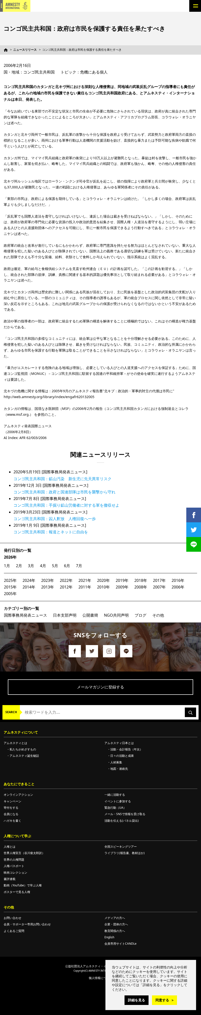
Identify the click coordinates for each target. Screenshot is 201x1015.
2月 (19, 565)
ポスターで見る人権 (17, 892)
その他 (158, 615)
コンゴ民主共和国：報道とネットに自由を (50, 532)
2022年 (66, 580)
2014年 (29, 587)
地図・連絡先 (119, 769)
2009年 (122, 587)
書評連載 (9, 879)
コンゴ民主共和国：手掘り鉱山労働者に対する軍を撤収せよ (66, 505)
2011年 (84, 587)
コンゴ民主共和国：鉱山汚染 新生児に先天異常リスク (62, 478)
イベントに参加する (117, 801)
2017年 (159, 580)
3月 (31, 565)
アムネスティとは (15, 743)
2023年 (47, 580)
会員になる (11, 814)
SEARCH (11, 712)
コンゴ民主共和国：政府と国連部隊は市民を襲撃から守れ (64, 492)
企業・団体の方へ (116, 924)
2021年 (84, 580)
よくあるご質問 (14, 931)
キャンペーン (12, 801)
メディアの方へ (114, 918)
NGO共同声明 (116, 615)
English (109, 937)
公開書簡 (90, 615)
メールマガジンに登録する (100, 687)
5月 (55, 565)
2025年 (10, 580)
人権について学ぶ (17, 835)
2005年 (10, 593)
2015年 (10, 587)
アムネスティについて (21, 732)
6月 (67, 565)
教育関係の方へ (114, 931)
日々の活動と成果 (122, 756)
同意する (162, 1000)
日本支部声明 (64, 615)
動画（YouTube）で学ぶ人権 (23, 885)
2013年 (47, 587)
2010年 (103, 587)
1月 (7, 565)
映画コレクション (15, 872)
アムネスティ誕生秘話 (24, 756)
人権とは (9, 846)
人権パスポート (14, 866)
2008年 (140, 587)
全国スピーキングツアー (120, 846)
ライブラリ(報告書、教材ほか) (124, 853)
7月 (79, 565)
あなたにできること (19, 784)
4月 (43, 565)
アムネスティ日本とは (119, 743)
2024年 (29, 580)
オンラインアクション (18, 795)
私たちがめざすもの (23, 749)
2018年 (140, 580)
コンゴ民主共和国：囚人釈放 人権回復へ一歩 (54, 518)
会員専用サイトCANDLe (120, 944)
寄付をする (11, 808)
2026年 (10, 557)
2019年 (122, 580)
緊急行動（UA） (115, 808)
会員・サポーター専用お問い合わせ (27, 924)
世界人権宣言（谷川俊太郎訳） (24, 853)
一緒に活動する (114, 795)
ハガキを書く (12, 821)
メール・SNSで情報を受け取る (124, 814)
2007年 (159, 587)
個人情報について (100, 978)
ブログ (140, 615)
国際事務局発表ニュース (25, 615)
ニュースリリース (25, 50)
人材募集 (116, 762)
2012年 (66, 587)
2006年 (178, 587)
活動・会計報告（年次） (126, 749)
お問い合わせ (12, 918)
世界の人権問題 (14, 859)
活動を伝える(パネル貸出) (121, 821)
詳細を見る (136, 1000)
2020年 (103, 580)
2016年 (178, 580)
